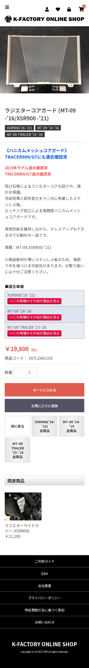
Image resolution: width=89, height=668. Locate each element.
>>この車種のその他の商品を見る (34, 301)
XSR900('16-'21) (19, 127)
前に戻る (17, 426)
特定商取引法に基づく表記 (45, 610)
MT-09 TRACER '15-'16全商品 (17, 450)
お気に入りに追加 (44, 406)
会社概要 (44, 585)
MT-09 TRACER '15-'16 (25, 134)
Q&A (44, 573)
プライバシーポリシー (44, 597)
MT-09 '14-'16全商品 (71, 426)
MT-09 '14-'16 (48, 127)
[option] (44, 59)
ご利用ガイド (45, 561)
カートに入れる (44, 390)
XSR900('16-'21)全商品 (45, 426)
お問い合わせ (45, 622)
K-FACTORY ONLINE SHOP (44, 644)
